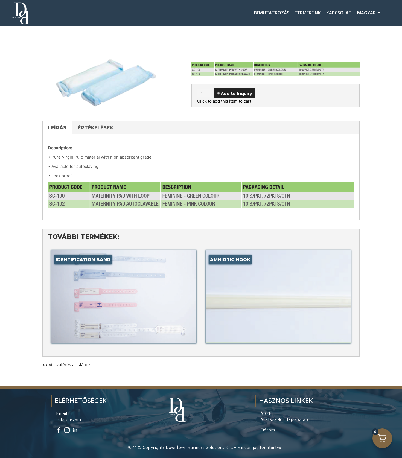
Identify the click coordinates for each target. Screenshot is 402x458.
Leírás (57, 127)
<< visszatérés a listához (66, 364)
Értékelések (95, 127)
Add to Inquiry (236, 93)
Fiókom (267, 430)
